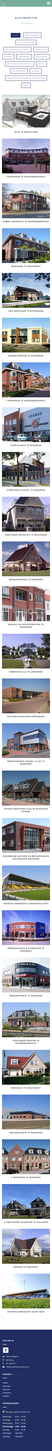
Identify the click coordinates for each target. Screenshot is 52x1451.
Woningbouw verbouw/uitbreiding (26, 78)
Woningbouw (32, 35)
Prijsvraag (41, 57)
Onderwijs (24, 57)
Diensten (7, 1386)
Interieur (41, 49)
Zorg (26, 85)
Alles (15, 35)
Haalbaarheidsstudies (17, 49)
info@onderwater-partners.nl (17, 1367)
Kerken (8, 57)
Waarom (6, 1389)
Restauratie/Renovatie (19, 64)
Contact (6, 1396)
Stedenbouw (18, 71)
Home (5, 1383)
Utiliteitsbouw (26, 42)
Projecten (7, 1392)
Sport (41, 64)
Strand (35, 71)
